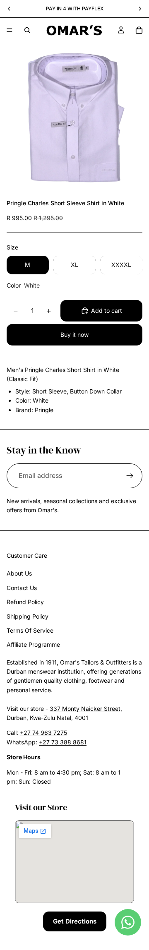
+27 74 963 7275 (43, 732)
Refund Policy (25, 601)
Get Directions (74, 921)
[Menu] (9, 30)
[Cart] (139, 30)
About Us (19, 573)
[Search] (27, 30)
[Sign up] (130, 476)
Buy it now (74, 334)
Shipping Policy (27, 615)
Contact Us (22, 587)
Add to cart (106, 310)
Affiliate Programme (33, 644)
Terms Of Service (30, 630)
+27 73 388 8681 (63, 742)
